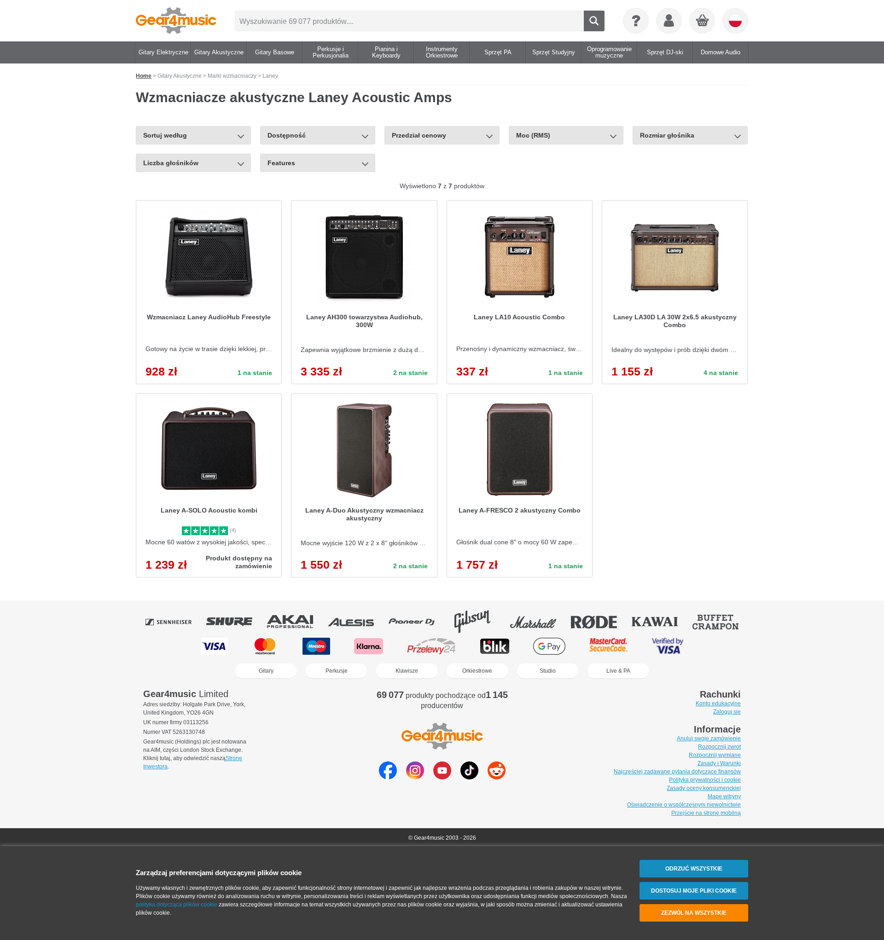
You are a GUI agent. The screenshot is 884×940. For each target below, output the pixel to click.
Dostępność (287, 135)
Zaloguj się (727, 712)
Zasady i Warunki (719, 763)
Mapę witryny (724, 796)
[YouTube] (442, 777)
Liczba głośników (170, 163)
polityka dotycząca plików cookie (176, 904)
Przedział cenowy (419, 135)
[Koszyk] (702, 21)
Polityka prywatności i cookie (705, 780)
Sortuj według (165, 135)
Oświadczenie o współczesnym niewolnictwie (684, 805)
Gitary (266, 671)
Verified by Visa (667, 646)
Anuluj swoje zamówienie (709, 738)
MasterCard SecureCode (608, 646)
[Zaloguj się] (669, 20)
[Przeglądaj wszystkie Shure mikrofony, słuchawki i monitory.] (235, 622)
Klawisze (406, 671)
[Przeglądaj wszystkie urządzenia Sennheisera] (175, 622)
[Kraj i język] (735, 20)
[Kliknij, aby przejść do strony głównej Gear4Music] (176, 20)
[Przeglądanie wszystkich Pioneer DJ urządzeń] (418, 622)
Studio (548, 671)
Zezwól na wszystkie (694, 913)
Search (594, 21)
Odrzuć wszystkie (693, 868)
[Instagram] (415, 777)
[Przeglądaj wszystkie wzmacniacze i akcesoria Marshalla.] (539, 622)
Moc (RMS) (533, 135)
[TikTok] (469, 777)
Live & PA (618, 671)
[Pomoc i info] (635, 20)
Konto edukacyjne (718, 703)
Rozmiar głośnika (667, 135)
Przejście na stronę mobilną (706, 813)
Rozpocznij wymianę (715, 755)
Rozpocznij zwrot (719, 747)
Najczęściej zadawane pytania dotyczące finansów (677, 771)
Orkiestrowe (477, 671)
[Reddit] (497, 777)
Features (281, 163)
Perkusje (337, 671)
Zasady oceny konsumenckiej (704, 788)
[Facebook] (388, 777)
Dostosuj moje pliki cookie (694, 891)
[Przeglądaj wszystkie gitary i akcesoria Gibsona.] (478, 622)
